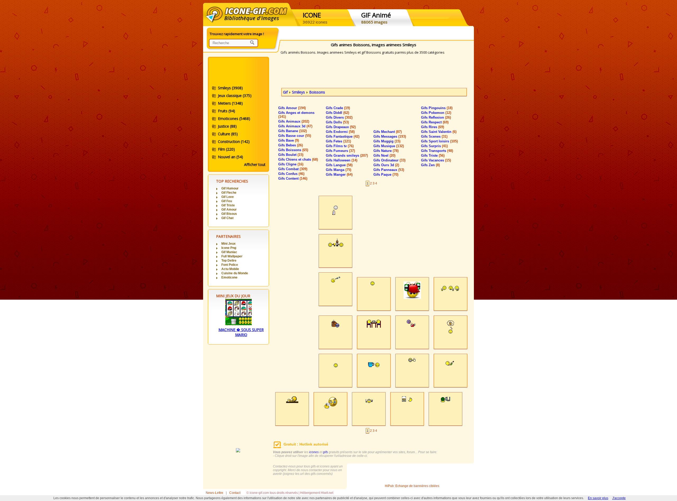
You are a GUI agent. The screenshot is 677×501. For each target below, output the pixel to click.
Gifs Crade (338, 108)
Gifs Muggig (386, 141)
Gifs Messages (389, 136)
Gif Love (227, 197)
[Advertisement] (238, 72)
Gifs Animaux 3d (295, 126)
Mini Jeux (228, 243)
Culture (228, 133)
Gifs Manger (339, 175)
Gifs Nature (386, 151)
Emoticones (234, 118)
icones (314, 452)
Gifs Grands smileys (347, 155)
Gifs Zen (430, 165)
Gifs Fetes (338, 141)
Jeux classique (234, 95)
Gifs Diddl (337, 113)
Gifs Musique (388, 146)
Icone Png (228, 248)
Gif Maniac (229, 252)
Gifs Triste (433, 155)
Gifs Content (292, 178)
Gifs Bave (288, 140)
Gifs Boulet (290, 155)
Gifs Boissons (293, 150)
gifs (325, 452)
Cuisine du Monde (234, 273)
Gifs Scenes (434, 136)
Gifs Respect (435, 122)
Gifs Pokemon (436, 113)
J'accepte (619, 498)
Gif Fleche (228, 192)
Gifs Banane (292, 131)
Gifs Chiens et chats (298, 159)
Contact (234, 493)
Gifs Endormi (340, 132)
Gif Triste (228, 205)
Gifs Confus (291, 174)
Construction (234, 141)
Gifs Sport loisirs (439, 141)
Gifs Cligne (290, 164)
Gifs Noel (384, 155)
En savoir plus (598, 498)
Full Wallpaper (232, 256)
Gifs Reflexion (436, 117)
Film (226, 149)
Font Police (229, 265)
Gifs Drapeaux (341, 127)
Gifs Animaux (293, 121)
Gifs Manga (338, 170)
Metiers (230, 103)
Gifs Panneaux (388, 170)
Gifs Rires (432, 127)
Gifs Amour (292, 108)
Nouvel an (230, 156)
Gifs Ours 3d (386, 165)
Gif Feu (226, 201)
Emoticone (229, 277)
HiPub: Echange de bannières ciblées (412, 486)
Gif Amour (229, 209)
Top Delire (228, 260)
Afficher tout (255, 164)
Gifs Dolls (337, 122)
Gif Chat (227, 218)
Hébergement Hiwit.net (316, 493)
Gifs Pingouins (436, 108)
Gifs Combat (292, 169)
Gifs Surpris (434, 146)
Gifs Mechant (387, 132)
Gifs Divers (339, 117)
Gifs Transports (437, 151)
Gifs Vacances (436, 160)
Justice (227, 126)
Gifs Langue (339, 165)
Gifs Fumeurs (340, 151)
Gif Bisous (229, 214)
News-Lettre (214, 493)
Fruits (226, 110)
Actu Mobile (230, 269)
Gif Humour (230, 188)
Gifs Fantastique (342, 136)
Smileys (230, 87)
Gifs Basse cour (294, 136)
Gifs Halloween (341, 160)
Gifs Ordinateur (389, 160)
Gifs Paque (385, 175)
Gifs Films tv (340, 146)
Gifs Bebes (290, 145)
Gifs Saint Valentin (438, 132)
